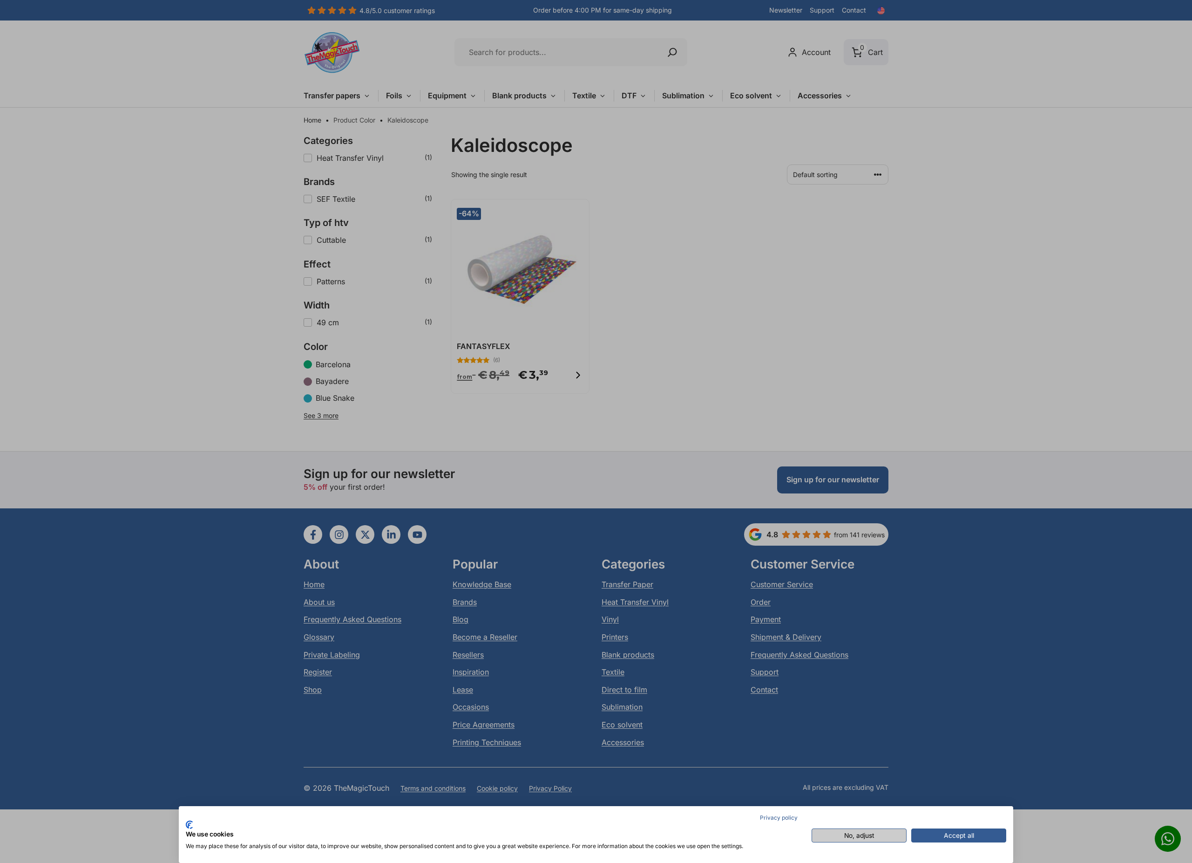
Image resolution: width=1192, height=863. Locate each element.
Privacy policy (779, 817)
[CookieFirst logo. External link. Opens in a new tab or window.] (189, 825)
